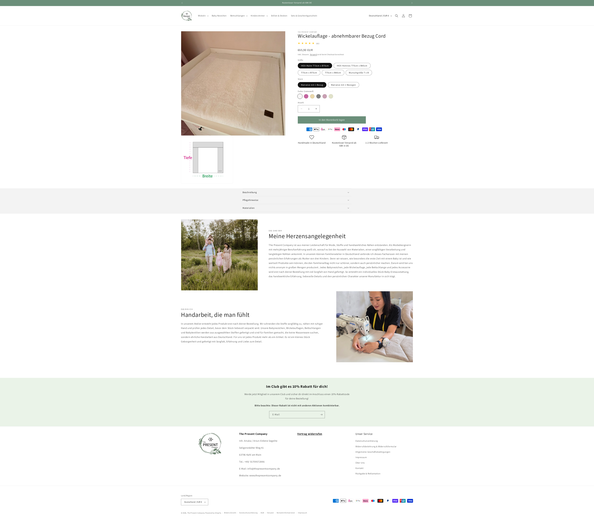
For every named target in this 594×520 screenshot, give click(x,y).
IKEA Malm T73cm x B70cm (315, 65)
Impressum (361, 457)
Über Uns (360, 462)
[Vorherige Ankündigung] (182, 3)
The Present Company (196, 513)
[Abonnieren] (321, 414)
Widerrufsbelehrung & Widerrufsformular (376, 446)
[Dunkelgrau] (318, 96)
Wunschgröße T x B (359, 72)
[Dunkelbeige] (312, 96)
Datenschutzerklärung (366, 440)
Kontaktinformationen (286, 513)
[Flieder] (325, 96)
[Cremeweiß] (300, 96)
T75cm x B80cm (333, 72)
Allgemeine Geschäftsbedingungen (372, 451)
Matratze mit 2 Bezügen (343, 84)
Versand (313, 54)
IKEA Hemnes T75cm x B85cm (352, 65)
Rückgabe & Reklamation (367, 473)
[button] (203, 15)
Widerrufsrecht (230, 513)
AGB (262, 513)
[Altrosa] (306, 96)
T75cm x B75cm (309, 72)
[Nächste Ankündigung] (412, 3)
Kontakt (359, 468)
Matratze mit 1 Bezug (312, 84)
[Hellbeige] (331, 96)
